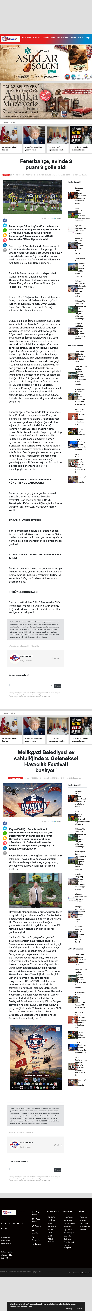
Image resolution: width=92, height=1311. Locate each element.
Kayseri (37, 994)
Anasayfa (5, 122)
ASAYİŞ (45, 37)
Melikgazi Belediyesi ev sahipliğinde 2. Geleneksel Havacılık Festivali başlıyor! (80, 288)
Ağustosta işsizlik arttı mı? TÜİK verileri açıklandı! (80, 229)
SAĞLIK (64, 37)
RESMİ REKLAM (51, 1240)
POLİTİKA (37, 37)
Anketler (83, 1220)
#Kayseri (12, 1132)
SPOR (80, 37)
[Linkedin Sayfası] (19, 1223)
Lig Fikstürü (68, 1229)
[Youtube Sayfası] (15, 1223)
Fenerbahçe (50, 246)
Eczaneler (67, 1226)
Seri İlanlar (67, 1239)
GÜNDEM (26, 37)
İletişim (38, 1244)
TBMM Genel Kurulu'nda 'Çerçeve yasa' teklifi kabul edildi (80, 356)
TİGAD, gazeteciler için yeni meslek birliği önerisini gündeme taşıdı (80, 444)
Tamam (79, 1309)
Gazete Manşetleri (67, 1246)
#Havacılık (21, 1132)
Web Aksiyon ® (85, 1273)
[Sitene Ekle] (7, 1228)
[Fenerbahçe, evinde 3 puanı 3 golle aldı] (32, 197)
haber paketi (58, 1271)
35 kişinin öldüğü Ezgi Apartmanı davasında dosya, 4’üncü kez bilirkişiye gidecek (80, 331)
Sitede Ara (83, 1217)
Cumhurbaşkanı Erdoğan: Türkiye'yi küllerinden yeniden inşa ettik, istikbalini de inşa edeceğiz (81, 375)
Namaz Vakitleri (69, 1223)
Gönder (58, 686)
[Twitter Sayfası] (6, 1223)
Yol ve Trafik (68, 1220)
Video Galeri (36, 1220)
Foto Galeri (35, 1213)
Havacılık (14, 974)
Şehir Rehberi (69, 1242)
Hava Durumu (69, 1217)
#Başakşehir (24, 646)
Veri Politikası (6, 1243)
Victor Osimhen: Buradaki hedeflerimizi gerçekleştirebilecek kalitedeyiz (83, 214)
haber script (23, 1274)
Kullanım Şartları (7, 1252)
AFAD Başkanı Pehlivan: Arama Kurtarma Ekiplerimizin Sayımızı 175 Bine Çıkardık (80, 396)
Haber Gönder (6, 1258)
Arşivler (35, 1233)
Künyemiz (36, 1240)
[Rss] (23, 1223)
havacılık (27, 859)
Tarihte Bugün (69, 1232)
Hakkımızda (5, 1237)
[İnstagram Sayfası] (10, 1223)
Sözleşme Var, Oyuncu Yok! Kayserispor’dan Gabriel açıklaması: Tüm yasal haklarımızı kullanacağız (81, 310)
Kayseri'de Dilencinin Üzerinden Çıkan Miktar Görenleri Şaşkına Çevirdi (79, 245)
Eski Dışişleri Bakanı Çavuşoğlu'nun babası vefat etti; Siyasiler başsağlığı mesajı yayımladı (80, 267)
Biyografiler (84, 1223)
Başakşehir (24, 249)
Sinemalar (67, 1236)
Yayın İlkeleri (5, 1240)
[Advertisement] (46, 17)
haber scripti (4, 1274)
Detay (70, 1309)
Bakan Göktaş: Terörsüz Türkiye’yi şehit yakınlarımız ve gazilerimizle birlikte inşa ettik (80, 416)
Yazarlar (38, 1226)
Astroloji (83, 1229)
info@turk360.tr (26, 660)
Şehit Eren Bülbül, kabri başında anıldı (80, 431)
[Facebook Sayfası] (2, 1223)
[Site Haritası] (2, 1228)
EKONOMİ (55, 37)
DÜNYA (73, 37)
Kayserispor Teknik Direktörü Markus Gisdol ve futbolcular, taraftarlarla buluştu (80, 195)
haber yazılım (14, 1274)
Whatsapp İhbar (7, 1255)
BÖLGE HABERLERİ (17, 713)
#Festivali (29, 1132)
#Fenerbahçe (14, 646)
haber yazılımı (49, 1271)
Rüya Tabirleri (84, 1226)
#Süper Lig (35, 646)
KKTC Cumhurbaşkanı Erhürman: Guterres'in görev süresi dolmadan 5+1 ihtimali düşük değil (81, 463)
